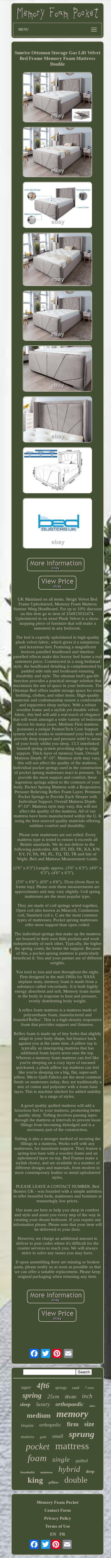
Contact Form (57, 1510)
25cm (53, 1396)
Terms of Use (57, 1526)
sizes (92, 1405)
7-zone (89, 1388)
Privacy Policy (57, 1518)
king (35, 1480)
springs (61, 1388)
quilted (81, 1460)
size (89, 1424)
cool (75, 1388)
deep (90, 1471)
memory (72, 1414)
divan (70, 1396)
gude (43, 1437)
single (61, 1459)
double (75, 1479)
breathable (27, 1472)
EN (53, 1534)
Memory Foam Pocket (58, 1502)
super (26, 1387)
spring (32, 1395)
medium (39, 1415)
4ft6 (43, 1385)
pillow (54, 1482)
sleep (25, 1404)
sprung (81, 1434)
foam (37, 1458)
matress (27, 1436)
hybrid (69, 1469)
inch (87, 1396)
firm (73, 1424)
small (57, 1436)
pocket (38, 1446)
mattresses (46, 1472)
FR (62, 1534)
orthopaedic (70, 1404)
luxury (43, 1404)
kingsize (27, 1425)
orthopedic (50, 1425)
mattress (72, 1445)
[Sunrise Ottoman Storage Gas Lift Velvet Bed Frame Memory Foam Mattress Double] (57, 97)
